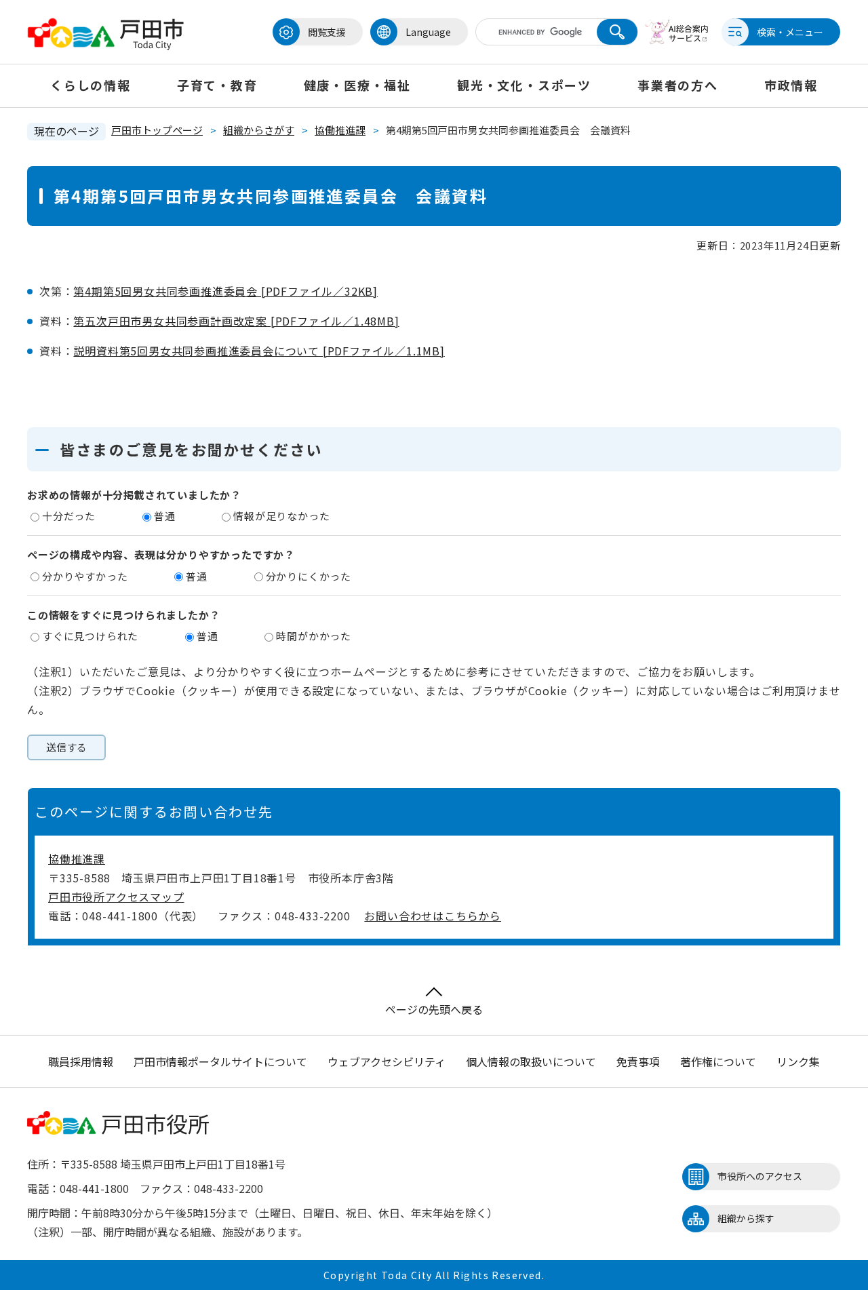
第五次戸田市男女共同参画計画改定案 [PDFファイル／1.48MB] (236, 321)
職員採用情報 (80, 1061)
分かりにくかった (308, 576)
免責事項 (638, 1061)
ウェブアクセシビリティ (387, 1061)
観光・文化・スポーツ (524, 85)
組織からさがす (258, 130)
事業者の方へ (677, 85)
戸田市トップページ (157, 130)
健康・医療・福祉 (357, 85)
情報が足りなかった (281, 516)
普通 (165, 516)
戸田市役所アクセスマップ (116, 896)
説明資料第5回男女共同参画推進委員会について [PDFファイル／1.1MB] (258, 351)
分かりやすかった (84, 576)
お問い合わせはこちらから (432, 915)
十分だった (69, 516)
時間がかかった (313, 636)
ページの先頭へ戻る (434, 1009)
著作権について (718, 1061)
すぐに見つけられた (90, 636)
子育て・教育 (217, 85)
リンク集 (798, 1061)
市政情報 (791, 85)
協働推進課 (340, 130)
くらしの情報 (90, 85)
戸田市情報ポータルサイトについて (220, 1061)
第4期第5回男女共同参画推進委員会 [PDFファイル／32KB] (225, 291)
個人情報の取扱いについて (531, 1061)
